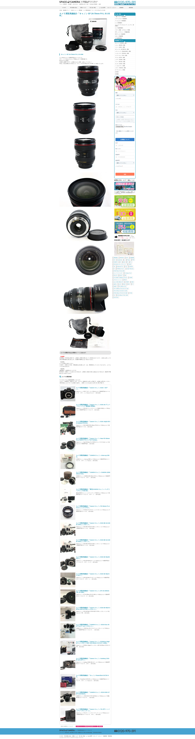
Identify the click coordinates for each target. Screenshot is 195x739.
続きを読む (98, 392)
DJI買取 (117, 74)
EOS (127, 257)
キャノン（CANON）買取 (121, 43)
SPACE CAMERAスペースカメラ (67, 726)
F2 (120, 262)
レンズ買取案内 (118, 22)
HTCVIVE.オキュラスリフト (120, 264)
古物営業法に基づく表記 (83, 4)
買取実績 (131, 7)
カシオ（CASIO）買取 (120, 63)
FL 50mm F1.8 (128, 273)
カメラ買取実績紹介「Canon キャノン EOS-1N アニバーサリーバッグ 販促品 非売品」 (93, 405)
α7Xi (120, 284)
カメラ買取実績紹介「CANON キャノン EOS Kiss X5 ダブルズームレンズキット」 (92, 625)
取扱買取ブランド (66, 10)
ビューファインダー (118, 273)
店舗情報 (121, 7)
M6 (125, 275)
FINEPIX (116, 262)
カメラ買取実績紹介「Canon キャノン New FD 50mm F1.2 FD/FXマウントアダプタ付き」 (93, 439)
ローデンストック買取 (120, 69)
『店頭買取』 (62, 362)
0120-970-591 (124, 3)
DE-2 (129, 284)
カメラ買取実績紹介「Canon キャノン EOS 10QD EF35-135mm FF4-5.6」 (93, 422)
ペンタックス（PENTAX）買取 (122, 53)
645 (124, 262)
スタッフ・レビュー (111, 7)
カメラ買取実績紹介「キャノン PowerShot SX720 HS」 (92, 676)
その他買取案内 (118, 38)
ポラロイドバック (118, 279)
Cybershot (120, 259)
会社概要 (69, 4)
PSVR (129, 264)
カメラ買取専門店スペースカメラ (69, 2)
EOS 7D (115, 275)
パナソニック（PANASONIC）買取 (123, 51)
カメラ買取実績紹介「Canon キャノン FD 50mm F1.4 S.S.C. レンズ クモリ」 (93, 506)
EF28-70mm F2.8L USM (119, 271)
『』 (62, 356)
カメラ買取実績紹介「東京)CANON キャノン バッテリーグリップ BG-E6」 (93, 490)
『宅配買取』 (62, 368)
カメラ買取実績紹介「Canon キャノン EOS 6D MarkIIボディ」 (93, 557)
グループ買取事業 (63, 4)
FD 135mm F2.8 (122, 286)
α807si (115, 284)
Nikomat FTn (120, 266)
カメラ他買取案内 (119, 27)
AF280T (127, 282)
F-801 (131, 293)
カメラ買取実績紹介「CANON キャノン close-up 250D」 (92, 456)
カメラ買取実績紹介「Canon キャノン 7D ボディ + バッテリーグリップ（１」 (93, 710)
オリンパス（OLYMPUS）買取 (122, 49)
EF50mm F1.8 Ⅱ (121, 268)
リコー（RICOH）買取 (120, 61)
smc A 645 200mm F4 (118, 282)
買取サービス (83, 7)
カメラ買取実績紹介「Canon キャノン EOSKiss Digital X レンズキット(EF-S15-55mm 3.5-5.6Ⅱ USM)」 (93, 642)
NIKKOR (122, 257)
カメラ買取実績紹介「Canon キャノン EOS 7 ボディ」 (91, 388)
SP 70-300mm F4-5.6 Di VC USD (121, 288)
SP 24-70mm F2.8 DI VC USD (120, 290)
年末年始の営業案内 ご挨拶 (95, 4)
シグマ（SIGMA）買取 (120, 59)
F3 (127, 262)
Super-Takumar (130, 268)
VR (114, 266)
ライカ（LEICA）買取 (120, 57)
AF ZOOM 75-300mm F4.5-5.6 (120, 277)
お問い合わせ (75, 4)
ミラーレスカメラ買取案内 (121, 18)
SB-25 (125, 279)
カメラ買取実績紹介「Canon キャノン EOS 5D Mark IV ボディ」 (93, 574)
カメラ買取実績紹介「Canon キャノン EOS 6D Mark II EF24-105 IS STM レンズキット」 (93, 608)
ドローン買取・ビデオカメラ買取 (122, 30)
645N (132, 282)
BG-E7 (121, 275)
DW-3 (124, 284)
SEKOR (131, 266)
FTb (126, 266)
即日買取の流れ (73, 7)
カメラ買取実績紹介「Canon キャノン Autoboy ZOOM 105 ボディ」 (92, 659)
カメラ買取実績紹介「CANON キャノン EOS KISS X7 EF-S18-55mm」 (93, 693)
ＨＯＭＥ (64, 7)
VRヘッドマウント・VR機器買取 (122, 32)
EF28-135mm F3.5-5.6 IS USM (120, 293)
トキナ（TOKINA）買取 (120, 67)
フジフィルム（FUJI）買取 (121, 55)
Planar (128, 259)
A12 (114, 259)
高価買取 (132, 257)
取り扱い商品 (93, 7)
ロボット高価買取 (119, 36)
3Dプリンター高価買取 (120, 34)
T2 (132, 284)
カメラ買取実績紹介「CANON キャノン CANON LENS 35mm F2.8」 (93, 473)
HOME (60, 10)
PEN (133, 259)
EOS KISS (116, 297)
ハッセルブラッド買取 (120, 65)
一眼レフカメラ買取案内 (120, 16)
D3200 (130, 277)
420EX (115, 286)
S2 (114, 295)
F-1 (131, 262)
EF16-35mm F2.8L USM (122, 295)
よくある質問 (102, 7)
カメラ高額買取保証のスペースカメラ (83, 730)
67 (114, 268)
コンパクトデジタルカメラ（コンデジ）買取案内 (124, 25)
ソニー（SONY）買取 (120, 47)
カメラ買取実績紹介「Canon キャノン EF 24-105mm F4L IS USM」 (92, 591)
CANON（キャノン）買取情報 (76, 10)
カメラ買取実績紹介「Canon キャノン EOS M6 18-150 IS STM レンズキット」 (93, 523)
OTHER (117, 72)
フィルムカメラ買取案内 (120, 20)
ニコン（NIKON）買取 (120, 45)
